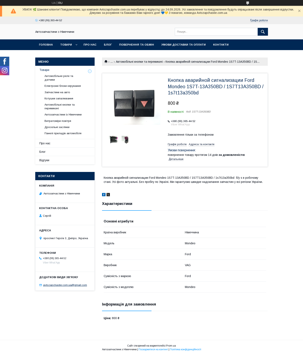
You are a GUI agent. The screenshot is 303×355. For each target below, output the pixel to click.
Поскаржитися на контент (153, 349)
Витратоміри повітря (58, 120)
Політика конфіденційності (185, 349)
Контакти (221, 44)
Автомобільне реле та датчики (59, 77)
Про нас (89, 44)
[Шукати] (263, 32)
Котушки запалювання (59, 98)
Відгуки (44, 160)
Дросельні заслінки (57, 127)
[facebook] (104, 195)
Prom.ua (171, 345)
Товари (66, 44)
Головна (46, 44)
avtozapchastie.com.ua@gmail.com (65, 285)
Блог (108, 44)
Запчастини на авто (57, 92)
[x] (108, 195)
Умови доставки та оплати (183, 44)
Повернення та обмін (136, 44)
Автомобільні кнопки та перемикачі (139, 61)
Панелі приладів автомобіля (63, 133)
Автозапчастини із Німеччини (63, 114)
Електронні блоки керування (63, 85)
